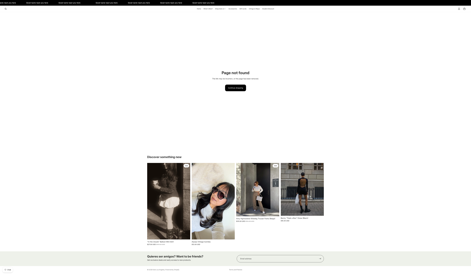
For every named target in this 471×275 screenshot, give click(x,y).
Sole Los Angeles (159, 270)
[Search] (5, 9)
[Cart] (464, 9)
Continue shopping (235, 88)
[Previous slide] (195, 201)
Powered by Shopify (172, 270)
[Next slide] (231, 201)
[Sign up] (320, 258)
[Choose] (186, 235)
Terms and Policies (235, 270)
